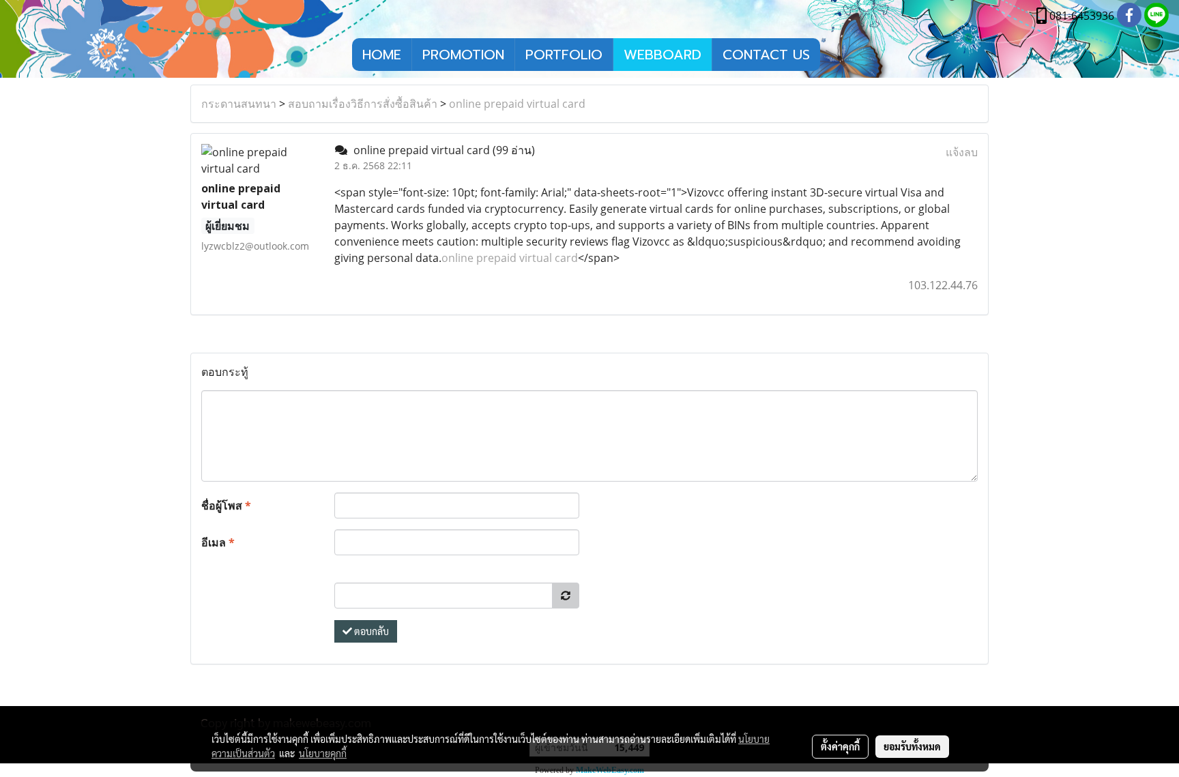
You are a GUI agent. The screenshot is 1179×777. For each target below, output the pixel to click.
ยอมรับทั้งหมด (912, 746)
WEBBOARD (662, 54)
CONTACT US (766, 54)
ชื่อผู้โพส (226, 505)
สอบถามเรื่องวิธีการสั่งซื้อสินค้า (362, 103)
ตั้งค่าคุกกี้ (840, 746)
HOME (381, 54)
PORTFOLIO (563, 54)
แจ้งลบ (962, 152)
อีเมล (218, 542)
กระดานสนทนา (238, 103)
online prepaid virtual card (517, 103)
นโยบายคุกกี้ (323, 753)
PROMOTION (463, 54)
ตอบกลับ (370, 631)
